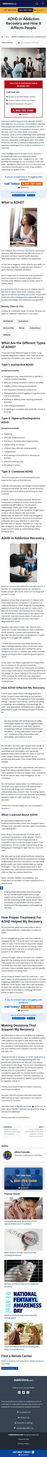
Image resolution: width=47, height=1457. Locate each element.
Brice (21, 328)
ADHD (12, 134)
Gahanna (23, 321)
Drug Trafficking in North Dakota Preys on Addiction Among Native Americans (34, 1131)
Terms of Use (23, 1439)
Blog (7, 37)
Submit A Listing (24, 1423)
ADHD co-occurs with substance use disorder (20, 586)
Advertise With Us (25, 1428)
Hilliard (6, 334)
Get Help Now (10, 10)
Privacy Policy (23, 1443)
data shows (20, 616)
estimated (9, 289)
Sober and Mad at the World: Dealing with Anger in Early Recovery (21, 1348)
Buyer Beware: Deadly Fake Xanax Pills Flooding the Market (20, 1253)
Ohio (21, 306)
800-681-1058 (25, 1106)
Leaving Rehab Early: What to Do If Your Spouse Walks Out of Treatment (20, 1222)
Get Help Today (22, 1452)
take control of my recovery (29, 164)
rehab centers (36, 1361)
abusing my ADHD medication (30, 1057)
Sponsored (39, 10)
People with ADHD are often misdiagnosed (23, 296)
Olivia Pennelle (22, 1152)
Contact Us (24, 1412)
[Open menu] (42, 3)
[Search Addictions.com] (37, 3)
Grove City (8, 328)
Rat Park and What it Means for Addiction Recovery (21, 1285)
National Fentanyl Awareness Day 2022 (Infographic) (12, 1130)
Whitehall (8, 321)
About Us (24, 1417)
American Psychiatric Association (30, 250)
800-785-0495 (25, 10)
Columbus (35, 328)
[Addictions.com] (2, 37)
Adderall (10, 976)
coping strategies (9, 654)
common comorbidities (27, 124)
